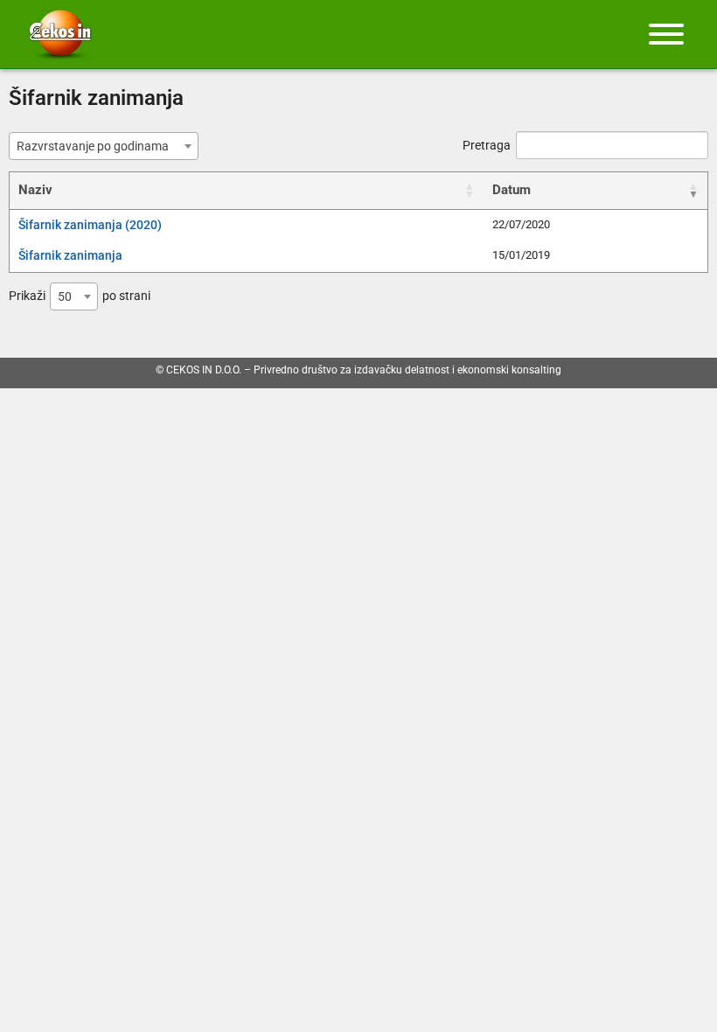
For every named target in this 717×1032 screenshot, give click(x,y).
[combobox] (103, 146)
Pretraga (487, 145)
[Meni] (666, 34)
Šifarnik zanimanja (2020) (90, 225)
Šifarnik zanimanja (70, 255)
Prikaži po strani (79, 296)
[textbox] (98, 146)
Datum (511, 190)
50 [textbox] (65, 296)
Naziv (35, 190)
